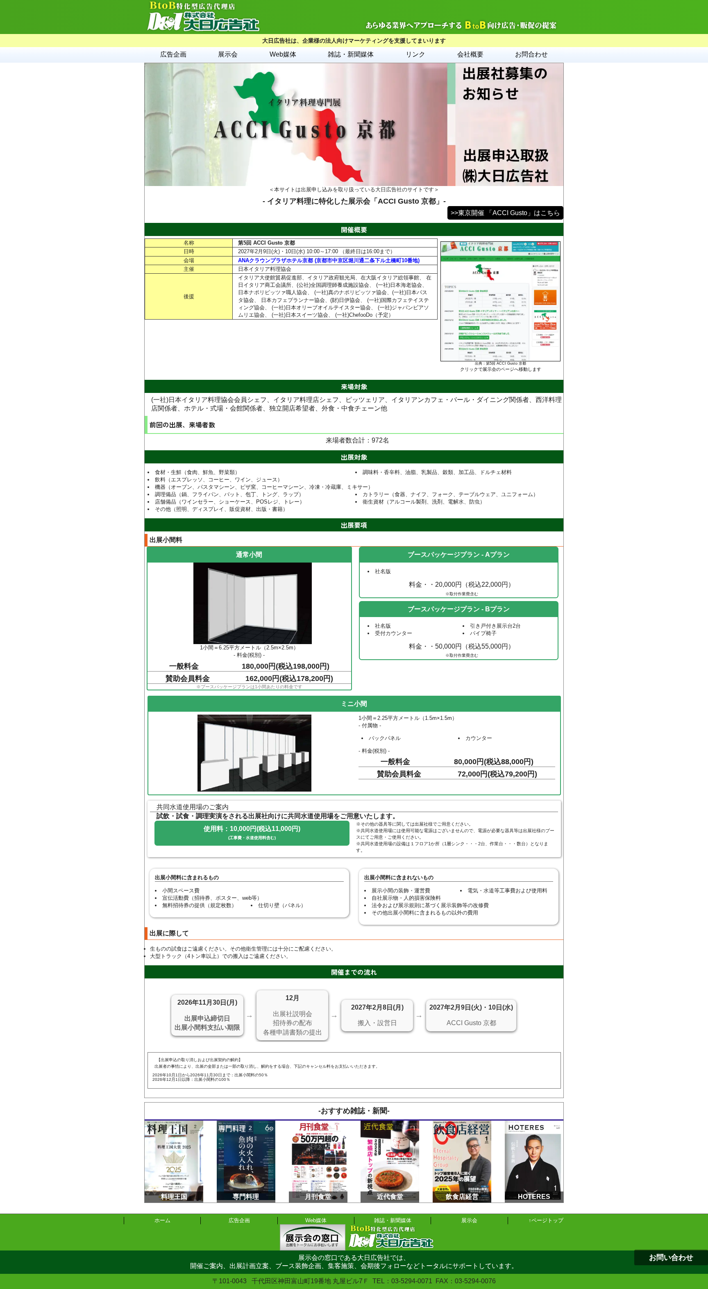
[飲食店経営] (462, 1124)
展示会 (228, 54)
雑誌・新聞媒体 (351, 54)
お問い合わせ (671, 1257)
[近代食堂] (390, 1124)
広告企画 (173, 54)
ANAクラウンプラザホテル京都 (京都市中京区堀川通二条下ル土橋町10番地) (329, 260)
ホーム (162, 1220)
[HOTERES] (534, 1124)
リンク (415, 54)
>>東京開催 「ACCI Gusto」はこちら (505, 212)
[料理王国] (174, 1124)
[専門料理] (246, 1124)
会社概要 (470, 54)
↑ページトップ (546, 1220)
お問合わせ (531, 54)
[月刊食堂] (318, 1124)
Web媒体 (283, 54)
